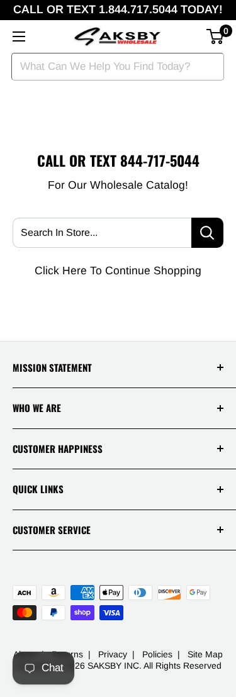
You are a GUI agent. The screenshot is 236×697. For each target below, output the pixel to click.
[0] (215, 36)
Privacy (112, 654)
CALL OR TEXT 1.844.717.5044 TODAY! (118, 9)
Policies (157, 654)
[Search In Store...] (207, 233)
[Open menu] (19, 36)
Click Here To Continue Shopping (118, 270)
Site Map (205, 654)
